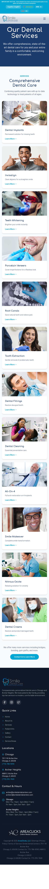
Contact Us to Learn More (24, 657)
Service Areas (10, 741)
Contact (8, 737)
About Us (8, 721)
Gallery (7, 733)
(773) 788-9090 (8, 764)
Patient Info (9, 729)
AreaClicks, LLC (24, 841)
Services (8, 725)
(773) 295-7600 (8, 779)
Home (7, 717)
